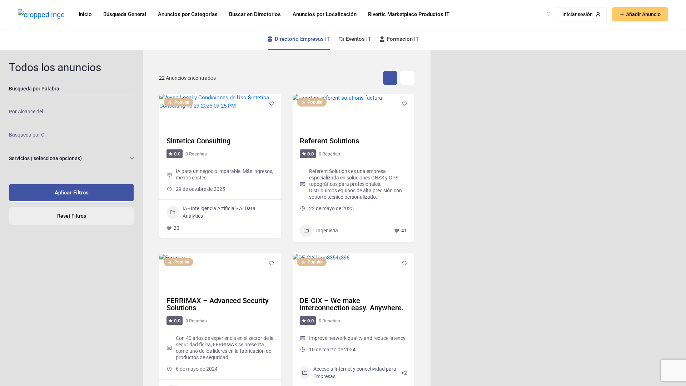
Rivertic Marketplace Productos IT (408, 14)
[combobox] (69, 112)
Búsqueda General (124, 14)
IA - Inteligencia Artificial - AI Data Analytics (219, 212)
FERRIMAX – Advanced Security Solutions (217, 304)
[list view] (407, 78)
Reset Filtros (71, 216)
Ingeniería (327, 230)
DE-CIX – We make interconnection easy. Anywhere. (352, 304)
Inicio (85, 14)
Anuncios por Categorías (188, 14)
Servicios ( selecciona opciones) (45, 158)
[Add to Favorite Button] (271, 103)
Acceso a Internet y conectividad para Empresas (354, 372)
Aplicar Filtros (72, 192)
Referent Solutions (329, 141)
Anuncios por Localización (325, 14)
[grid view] (390, 78)
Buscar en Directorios (255, 14)
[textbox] (29, 112)
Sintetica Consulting (198, 141)
